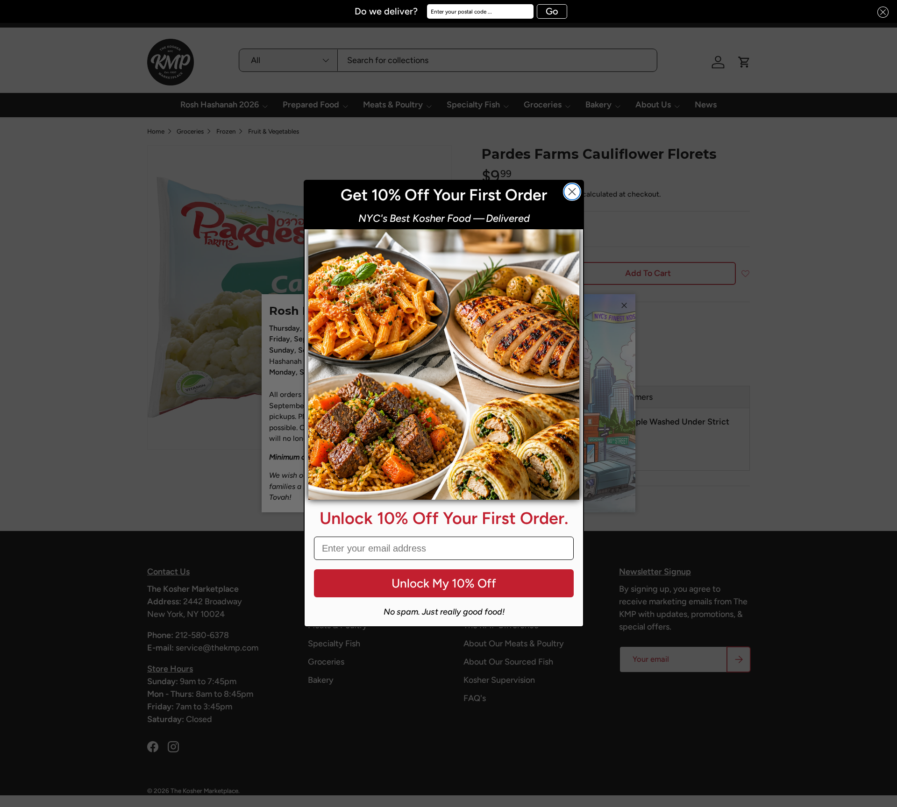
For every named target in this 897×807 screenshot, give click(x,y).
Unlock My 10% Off (444, 583)
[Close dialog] (572, 192)
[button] (880, 12)
